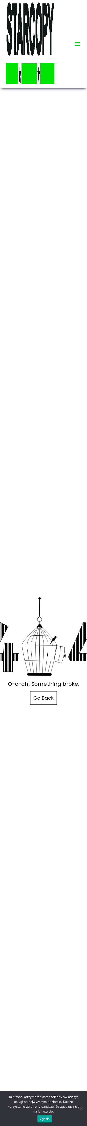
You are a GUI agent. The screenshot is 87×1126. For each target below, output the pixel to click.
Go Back (43, 698)
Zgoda (45, 1119)
